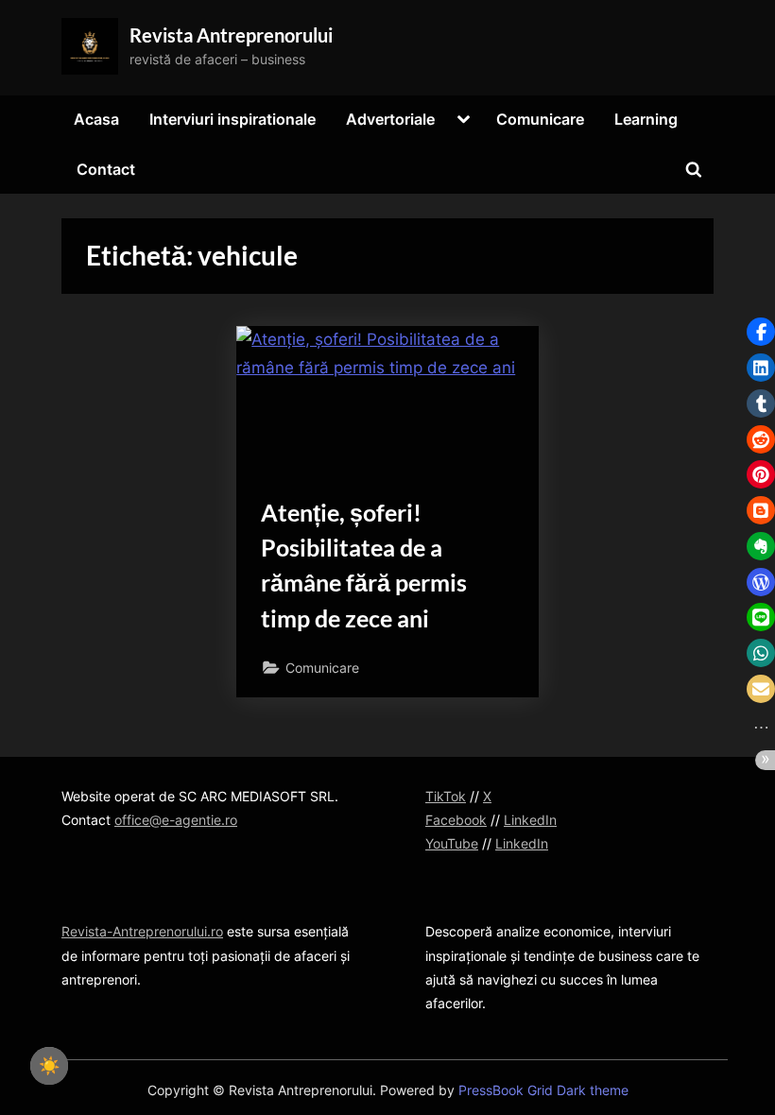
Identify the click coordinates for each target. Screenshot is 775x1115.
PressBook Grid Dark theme (543, 1090)
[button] (761, 331)
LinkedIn (530, 820)
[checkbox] (49, 1066)
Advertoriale (390, 119)
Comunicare (540, 119)
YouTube (451, 843)
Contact (106, 169)
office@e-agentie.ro (175, 820)
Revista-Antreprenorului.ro (142, 931)
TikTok (445, 796)
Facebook (456, 820)
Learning (646, 119)
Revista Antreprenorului (231, 35)
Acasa (96, 119)
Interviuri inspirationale (232, 119)
